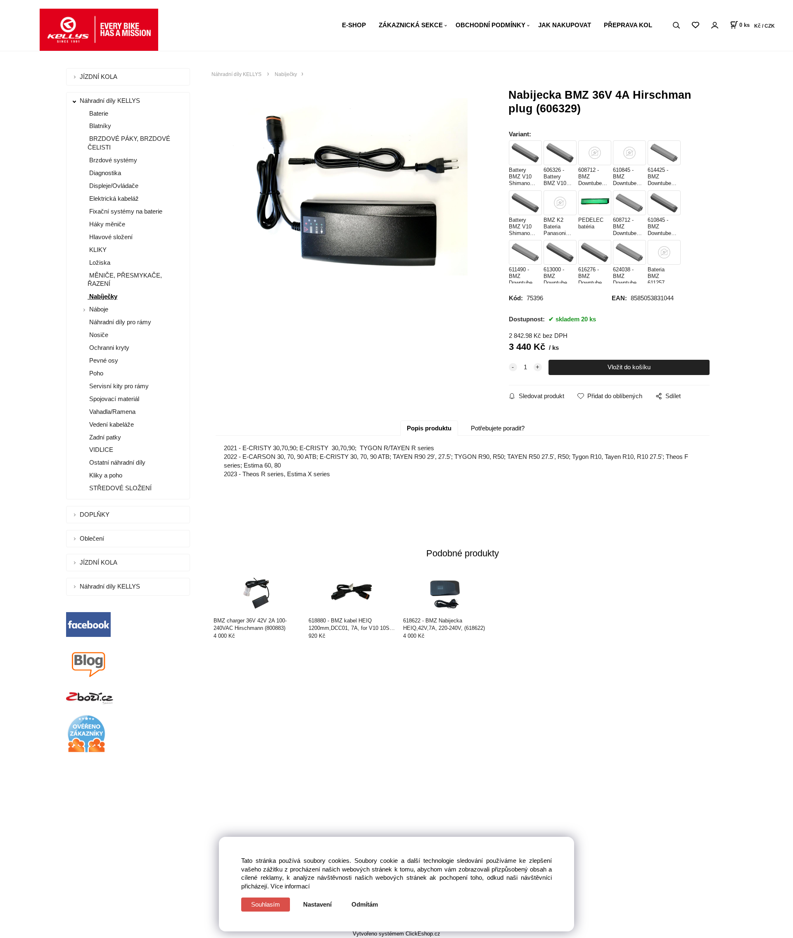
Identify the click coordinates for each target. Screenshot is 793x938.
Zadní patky (104, 437)
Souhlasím (265, 904)
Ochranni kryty (108, 347)
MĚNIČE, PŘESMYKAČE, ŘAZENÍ (125, 279)
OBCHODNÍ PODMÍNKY (490, 24)
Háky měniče (106, 224)
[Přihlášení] (714, 25)
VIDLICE (100, 449)
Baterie (98, 113)
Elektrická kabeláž (113, 198)
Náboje (99, 309)
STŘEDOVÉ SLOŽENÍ (120, 488)
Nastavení (317, 904)
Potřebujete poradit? (498, 428)
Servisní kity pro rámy (118, 385)
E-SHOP (354, 24)
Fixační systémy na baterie (125, 211)
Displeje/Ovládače (113, 185)
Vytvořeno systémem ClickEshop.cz (396, 934)
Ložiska (99, 262)
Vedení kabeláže (111, 424)
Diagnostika (104, 172)
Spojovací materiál (113, 398)
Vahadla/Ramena (111, 411)
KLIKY (97, 249)
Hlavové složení (110, 236)
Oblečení (93, 538)
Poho (95, 373)
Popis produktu (429, 428)
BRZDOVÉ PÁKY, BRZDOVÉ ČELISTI (129, 143)
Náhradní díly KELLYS (111, 100)
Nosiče (98, 334)
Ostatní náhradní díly (116, 462)
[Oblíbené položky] (695, 25)
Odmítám (364, 904)
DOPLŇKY (95, 514)
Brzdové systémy (112, 160)
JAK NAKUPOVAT (564, 24)
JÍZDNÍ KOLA (99, 76)
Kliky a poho (105, 475)
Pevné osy (103, 360)
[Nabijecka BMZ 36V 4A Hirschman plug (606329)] (349, 187)
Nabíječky (102, 296)
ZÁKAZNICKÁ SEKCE (411, 24)
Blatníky (99, 125)
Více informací (290, 886)
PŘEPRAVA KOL (628, 24)
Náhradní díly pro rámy (119, 321)
